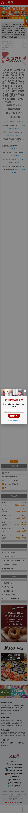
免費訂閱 (14, 416)
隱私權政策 (17, 420)
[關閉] (25, 390)
